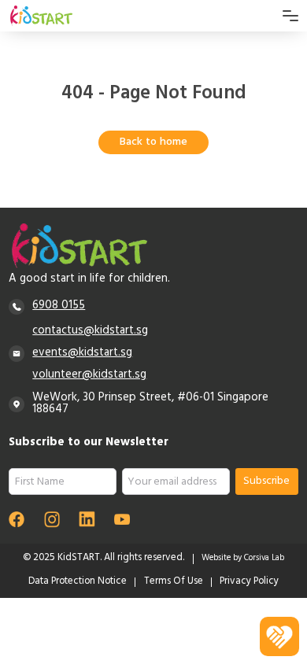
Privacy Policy (249, 582)
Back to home (153, 143)
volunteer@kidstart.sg (89, 375)
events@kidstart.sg (82, 353)
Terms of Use (173, 582)
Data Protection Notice (77, 582)
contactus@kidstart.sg (90, 331)
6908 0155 (58, 306)
